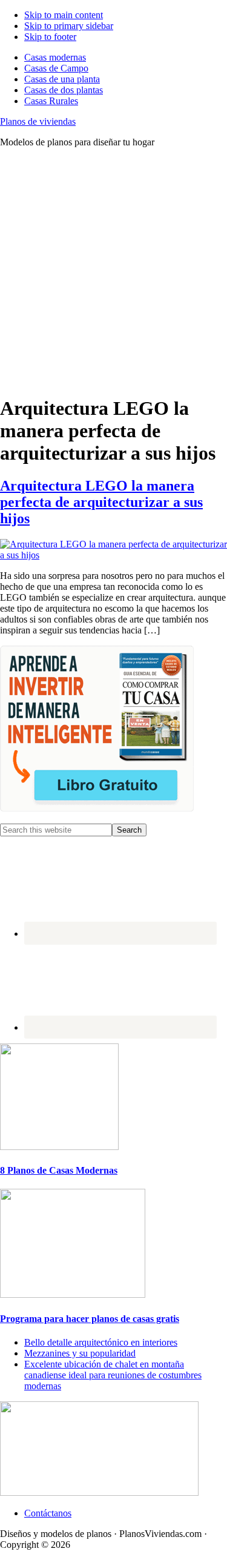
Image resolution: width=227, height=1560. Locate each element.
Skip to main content (63, 15)
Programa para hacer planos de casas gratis (89, 1319)
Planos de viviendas (38, 121)
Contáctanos (47, 1513)
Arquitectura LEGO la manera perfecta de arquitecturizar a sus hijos (101, 502)
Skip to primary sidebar (68, 26)
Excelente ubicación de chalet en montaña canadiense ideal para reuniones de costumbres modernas (113, 1375)
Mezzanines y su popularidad (80, 1353)
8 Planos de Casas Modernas (58, 1170)
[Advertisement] (113, 271)
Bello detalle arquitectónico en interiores (100, 1342)
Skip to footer (50, 36)
